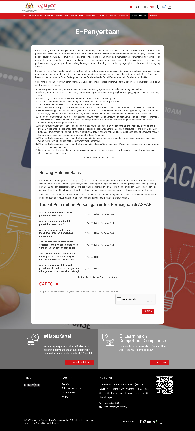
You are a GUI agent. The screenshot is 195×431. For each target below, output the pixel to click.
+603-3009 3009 (111, 403)
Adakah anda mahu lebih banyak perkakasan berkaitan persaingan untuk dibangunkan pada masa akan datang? (60, 268)
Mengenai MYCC (35, 16)
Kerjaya (65, 397)
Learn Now (159, 362)
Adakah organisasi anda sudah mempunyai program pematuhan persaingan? (56, 233)
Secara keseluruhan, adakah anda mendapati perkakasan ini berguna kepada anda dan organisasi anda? (57, 257)
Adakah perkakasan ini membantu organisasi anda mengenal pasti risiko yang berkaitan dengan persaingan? (59, 245)
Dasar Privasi (68, 392)
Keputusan (91, 16)
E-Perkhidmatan (139, 16)
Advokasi (103, 16)
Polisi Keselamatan (71, 388)
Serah (148, 311)
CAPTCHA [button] (48, 284)
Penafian (66, 384)
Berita (113, 16)
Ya (88, 214)
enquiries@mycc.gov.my (115, 407)
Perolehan (155, 16)
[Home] (60, 7)
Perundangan (77, 16)
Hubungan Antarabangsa (56, 16)
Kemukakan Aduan (79, 362)
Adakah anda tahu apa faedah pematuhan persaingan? (54, 222)
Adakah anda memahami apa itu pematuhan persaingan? (55, 214)
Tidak (96, 214)
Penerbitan (123, 16)
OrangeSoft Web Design (47, 423)
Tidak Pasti (108, 214)
